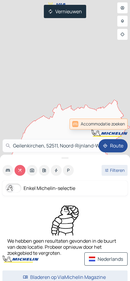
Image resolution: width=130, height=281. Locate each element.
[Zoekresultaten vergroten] (65, 158)
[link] (114, 123)
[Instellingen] (122, 21)
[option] (7, 170)
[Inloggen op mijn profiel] (122, 7)
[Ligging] (122, 34)
